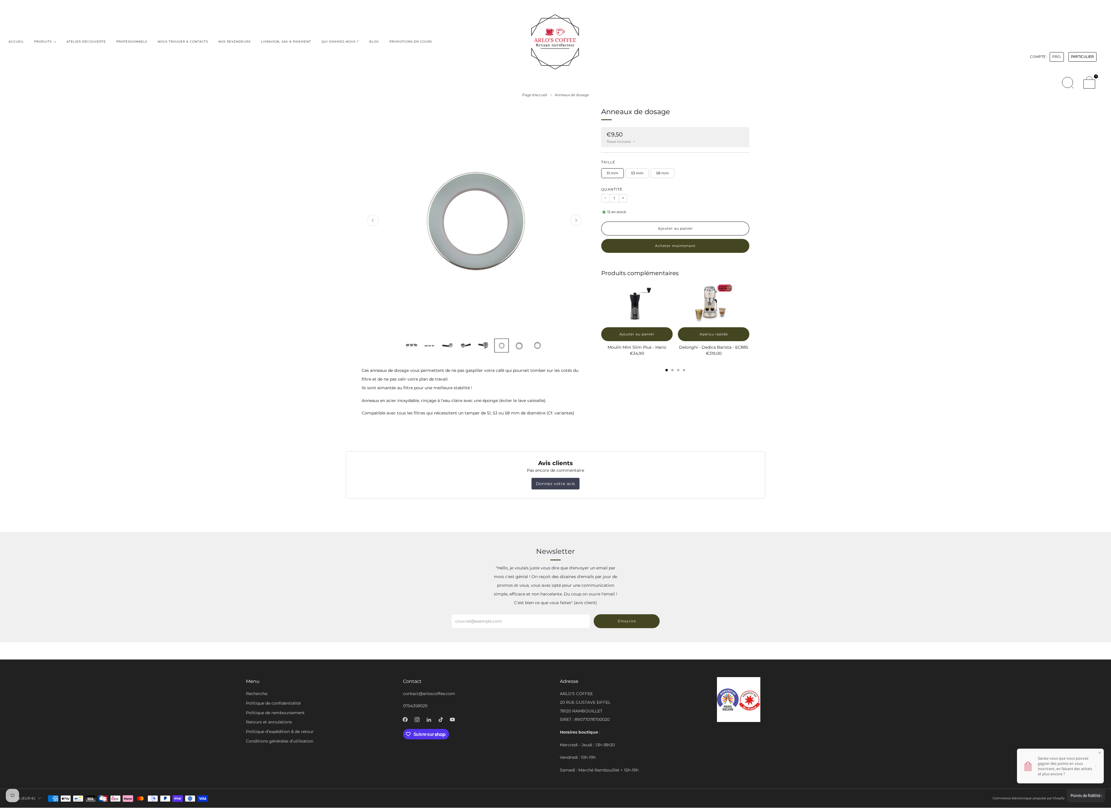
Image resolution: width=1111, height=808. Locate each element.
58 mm (662, 173)
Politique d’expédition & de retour (280, 731)
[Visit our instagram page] (417, 720)
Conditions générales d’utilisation (279, 741)
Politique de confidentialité (273, 703)
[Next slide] (576, 220)
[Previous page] (601, 304)
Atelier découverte (86, 41)
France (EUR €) (22, 798)
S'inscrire (627, 621)
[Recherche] (1067, 82)
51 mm (612, 173)
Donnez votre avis (555, 483)
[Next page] (749, 304)
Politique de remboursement (275, 712)
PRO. (1056, 57)
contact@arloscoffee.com (429, 693)
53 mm (637, 173)
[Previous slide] (373, 220)
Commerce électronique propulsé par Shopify (1029, 798)
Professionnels (131, 41)
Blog (374, 41)
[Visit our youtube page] (452, 720)
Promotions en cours (410, 41)
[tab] (666, 370)
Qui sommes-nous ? (340, 41)
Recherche (256, 693)
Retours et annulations (269, 722)
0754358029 (415, 705)
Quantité (611, 189)
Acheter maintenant (675, 246)
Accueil (16, 41)
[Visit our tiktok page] (441, 720)
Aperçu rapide (714, 334)
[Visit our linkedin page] (429, 720)
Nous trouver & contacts (183, 41)
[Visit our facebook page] (405, 720)
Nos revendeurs (234, 41)
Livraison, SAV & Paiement (286, 41)
